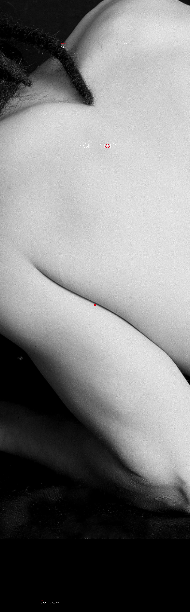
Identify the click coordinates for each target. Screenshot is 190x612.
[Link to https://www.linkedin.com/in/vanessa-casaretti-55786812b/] (128, 43)
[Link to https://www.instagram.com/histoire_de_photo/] (124, 43)
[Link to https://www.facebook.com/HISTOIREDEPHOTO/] (126, 43)
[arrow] (95, 303)
